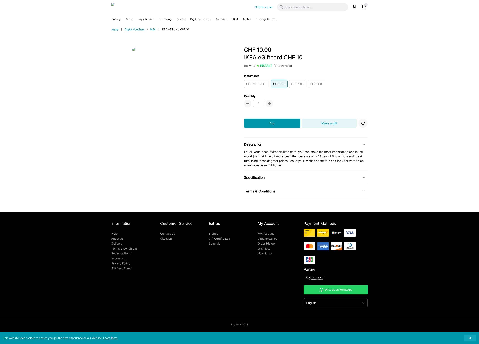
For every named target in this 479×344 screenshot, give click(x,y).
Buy (272, 123)
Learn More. (110, 338)
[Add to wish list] (363, 123)
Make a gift (329, 123)
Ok (470, 338)
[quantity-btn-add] (269, 103)
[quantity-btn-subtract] (247, 103)
